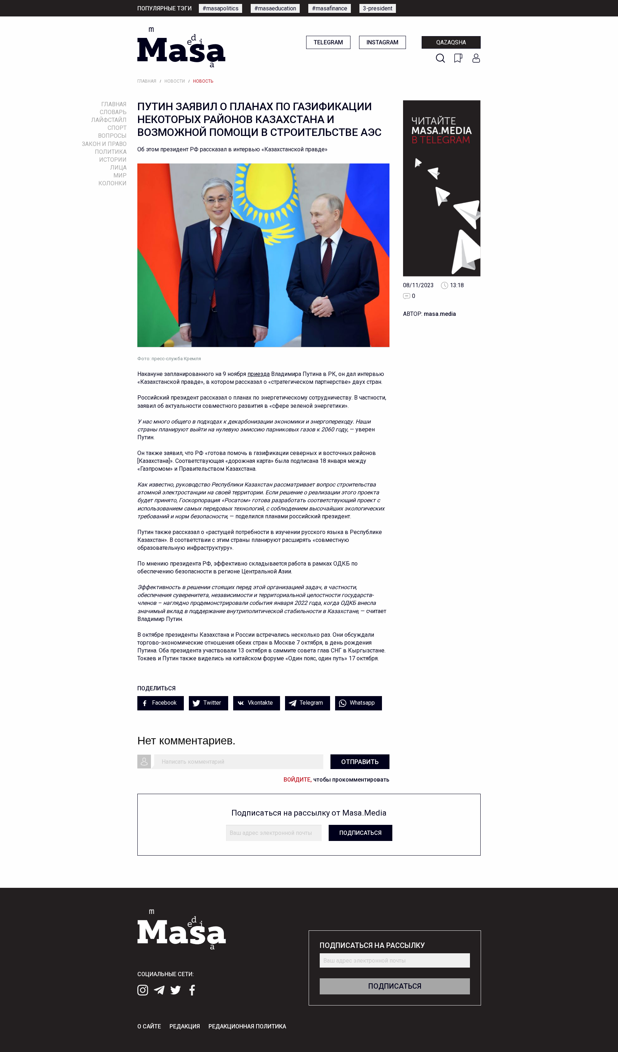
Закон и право (104, 144)
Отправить (360, 761)
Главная (146, 81)
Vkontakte (259, 702)
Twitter (211, 702)
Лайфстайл (109, 120)
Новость (203, 81)
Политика (111, 151)
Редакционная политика (247, 1026)
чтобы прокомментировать (336, 779)
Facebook (164, 702)
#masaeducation (275, 8)
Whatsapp (361, 702)
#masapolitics (220, 8)
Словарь (113, 112)
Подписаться (360, 833)
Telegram (328, 42)
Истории (113, 159)
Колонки (112, 183)
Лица (118, 167)
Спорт (117, 127)
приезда (258, 374)
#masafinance (329, 8)
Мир (120, 175)
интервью (370, 374)
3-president (377, 8)
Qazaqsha (451, 42)
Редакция (185, 1026)
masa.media (440, 313)
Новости (175, 81)
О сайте (149, 1026)
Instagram (382, 42)
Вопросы (112, 135)
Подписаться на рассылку (372, 945)
